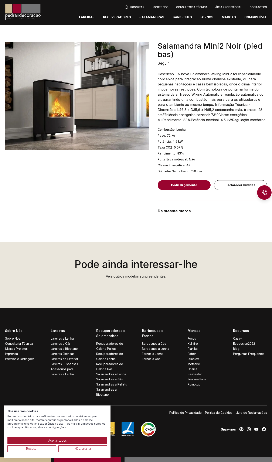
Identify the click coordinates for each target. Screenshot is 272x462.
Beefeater (195, 374)
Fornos (206, 17)
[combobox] (134, 6)
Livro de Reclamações (251, 412)
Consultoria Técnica (192, 7)
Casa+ (237, 338)
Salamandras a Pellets (111, 384)
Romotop (194, 384)
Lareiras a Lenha (62, 338)
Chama (192, 369)
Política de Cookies (218, 412)
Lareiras (87, 17)
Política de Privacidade (185, 412)
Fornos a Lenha (152, 354)
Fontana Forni (197, 379)
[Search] (134, 6)
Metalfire (194, 364)
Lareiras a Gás (61, 343)
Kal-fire (193, 343)
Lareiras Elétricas (62, 354)
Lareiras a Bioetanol (64, 348)
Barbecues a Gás (154, 343)
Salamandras (151, 17)
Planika (193, 348)
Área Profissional (228, 7)
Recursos (241, 331)
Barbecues (182, 17)
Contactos (258, 7)
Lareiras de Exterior (64, 359)
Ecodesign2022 (244, 343)
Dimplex (193, 359)
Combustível (255, 17)
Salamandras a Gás (109, 379)
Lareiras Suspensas (64, 364)
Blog (236, 348)
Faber (192, 354)
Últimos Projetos (16, 348)
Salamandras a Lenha (111, 374)
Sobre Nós (161, 7)
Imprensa (11, 354)
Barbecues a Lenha (155, 348)
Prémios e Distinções (19, 359)
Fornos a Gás (151, 359)
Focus (192, 338)
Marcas (229, 17)
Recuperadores (117, 17)
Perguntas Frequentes (248, 354)
